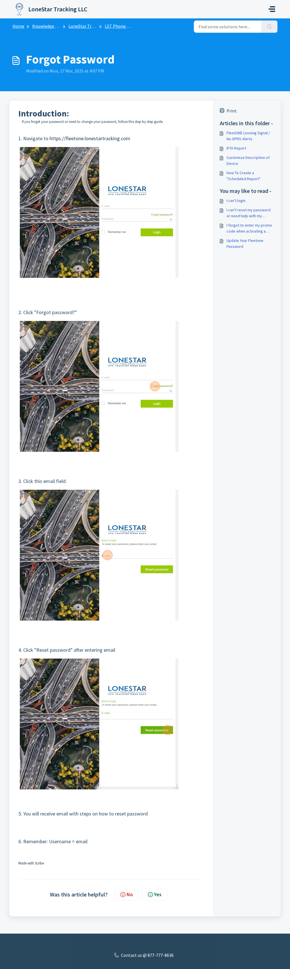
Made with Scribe (31, 863)
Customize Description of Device (248, 160)
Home (18, 26)
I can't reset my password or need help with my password (248, 213)
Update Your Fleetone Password (245, 243)
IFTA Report (236, 148)
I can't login (236, 200)
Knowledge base (48, 26)
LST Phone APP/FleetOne (129, 26)
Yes (157, 894)
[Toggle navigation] (272, 9)
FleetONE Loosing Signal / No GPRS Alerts (248, 135)
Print (232, 111)
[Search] (269, 26)
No (130, 894)
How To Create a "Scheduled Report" (243, 175)
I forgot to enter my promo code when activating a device (249, 228)
